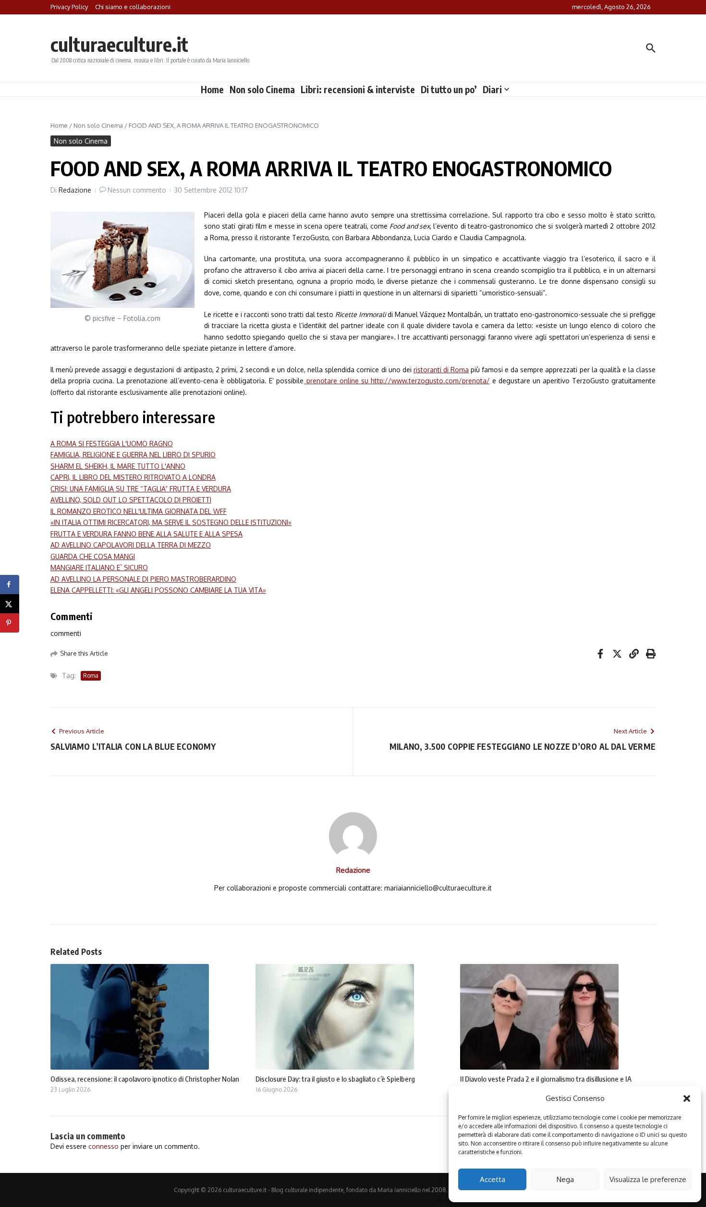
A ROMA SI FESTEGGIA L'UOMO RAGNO (111, 443)
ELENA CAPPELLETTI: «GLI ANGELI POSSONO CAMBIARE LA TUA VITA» (158, 590)
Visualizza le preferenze (647, 1179)
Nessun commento (137, 190)
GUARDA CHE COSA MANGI (92, 556)
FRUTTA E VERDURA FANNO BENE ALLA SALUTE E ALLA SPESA (146, 534)
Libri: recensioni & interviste (358, 89)
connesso (103, 1146)
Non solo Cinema (262, 89)
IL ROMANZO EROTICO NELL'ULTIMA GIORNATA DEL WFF (138, 511)
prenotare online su (337, 381)
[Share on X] (9, 603)
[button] (687, 1098)
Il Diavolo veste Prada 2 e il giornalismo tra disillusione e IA (546, 1078)
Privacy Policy (69, 7)
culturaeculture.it (119, 44)
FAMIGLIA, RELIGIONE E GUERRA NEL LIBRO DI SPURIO (133, 455)
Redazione (75, 190)
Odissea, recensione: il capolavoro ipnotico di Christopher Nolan (144, 1078)
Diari (492, 89)
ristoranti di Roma (441, 370)
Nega (565, 1179)
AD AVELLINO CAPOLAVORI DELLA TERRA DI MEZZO (130, 545)
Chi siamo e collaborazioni (132, 7)
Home (212, 89)
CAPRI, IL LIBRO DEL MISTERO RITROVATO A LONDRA (133, 477)
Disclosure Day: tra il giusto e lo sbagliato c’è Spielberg (335, 1078)
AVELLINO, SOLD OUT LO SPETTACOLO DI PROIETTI (130, 500)
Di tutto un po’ (449, 89)
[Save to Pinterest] (9, 623)
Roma (90, 675)
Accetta (492, 1179)
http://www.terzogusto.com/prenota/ (430, 381)
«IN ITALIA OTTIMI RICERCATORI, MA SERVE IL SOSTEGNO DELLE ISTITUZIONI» (171, 522)
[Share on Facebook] (9, 584)
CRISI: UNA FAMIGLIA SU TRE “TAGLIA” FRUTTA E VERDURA (140, 489)
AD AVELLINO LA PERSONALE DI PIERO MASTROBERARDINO (143, 579)
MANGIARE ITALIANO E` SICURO (99, 567)
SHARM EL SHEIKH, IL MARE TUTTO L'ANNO (117, 466)
